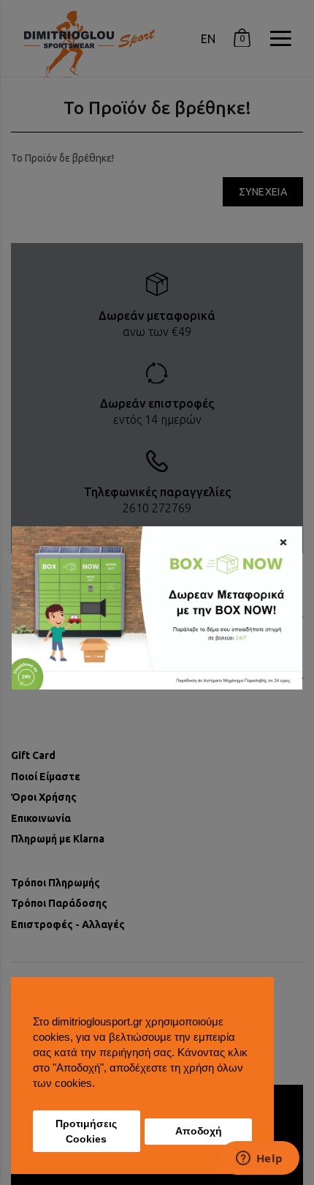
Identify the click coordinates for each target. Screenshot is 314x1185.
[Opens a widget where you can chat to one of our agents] (259, 1159)
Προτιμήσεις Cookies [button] (86, 1131)
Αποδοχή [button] (198, 1131)
